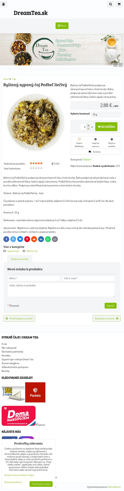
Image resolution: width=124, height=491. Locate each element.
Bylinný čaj (32, 251)
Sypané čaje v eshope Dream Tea (17, 359)
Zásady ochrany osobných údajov (19, 475)
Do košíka (108, 127)
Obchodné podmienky (12, 351)
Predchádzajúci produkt (21, 318)
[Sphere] (40, 424)
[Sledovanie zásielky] (13, 401)
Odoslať (110, 305)
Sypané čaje (13, 251)
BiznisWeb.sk (114, 486)
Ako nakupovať (9, 347)
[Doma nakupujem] (19, 424)
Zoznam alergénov (10, 363)
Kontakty (6, 355)
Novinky (6, 370)
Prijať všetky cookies (41, 484)
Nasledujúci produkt (104, 318)
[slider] (36, 163)
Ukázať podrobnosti (13, 482)
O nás (4, 343)
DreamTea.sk (31, 12)
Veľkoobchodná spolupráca (15, 367)
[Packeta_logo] (35, 401)
